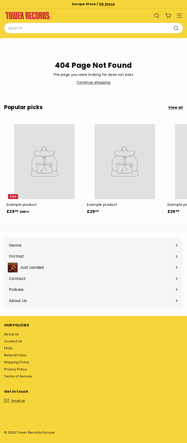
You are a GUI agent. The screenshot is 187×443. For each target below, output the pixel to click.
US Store (107, 4)
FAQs (8, 348)
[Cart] (168, 16)
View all (175, 107)
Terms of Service (18, 376)
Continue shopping (94, 82)
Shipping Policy (16, 362)
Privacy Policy (15, 369)
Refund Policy (15, 355)
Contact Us (13, 341)
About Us (11, 334)
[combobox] (93, 28)
